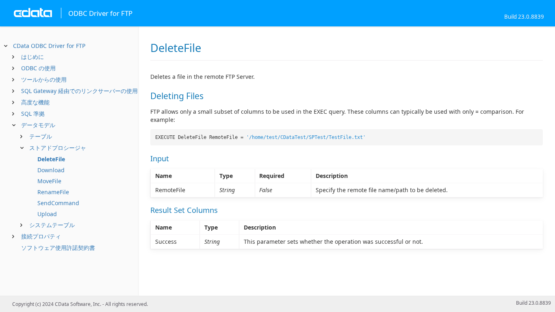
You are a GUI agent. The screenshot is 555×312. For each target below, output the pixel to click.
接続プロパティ (41, 236)
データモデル (38, 125)
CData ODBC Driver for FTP (49, 46)
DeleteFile (51, 159)
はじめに (32, 57)
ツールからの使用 (44, 79)
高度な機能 (35, 102)
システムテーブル (52, 225)
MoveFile (49, 181)
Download (51, 170)
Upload (47, 214)
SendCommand (58, 203)
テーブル (40, 136)
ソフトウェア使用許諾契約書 (58, 247)
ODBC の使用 (38, 68)
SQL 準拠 (33, 113)
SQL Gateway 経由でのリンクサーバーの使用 (79, 91)
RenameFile (53, 192)
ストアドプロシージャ (57, 148)
